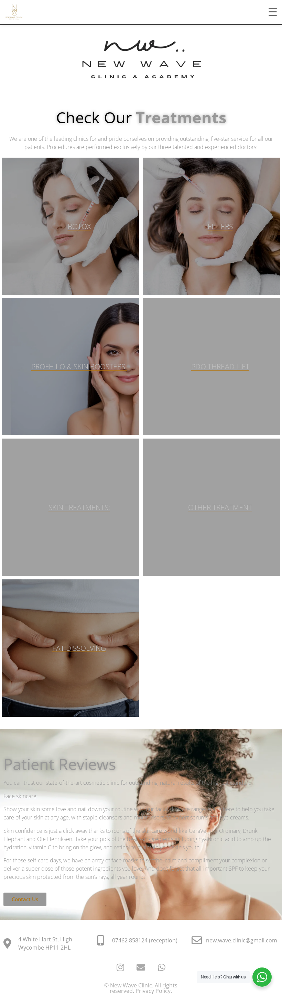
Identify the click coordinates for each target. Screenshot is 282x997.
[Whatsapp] (161, 967)
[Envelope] (141, 967)
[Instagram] (120, 967)
